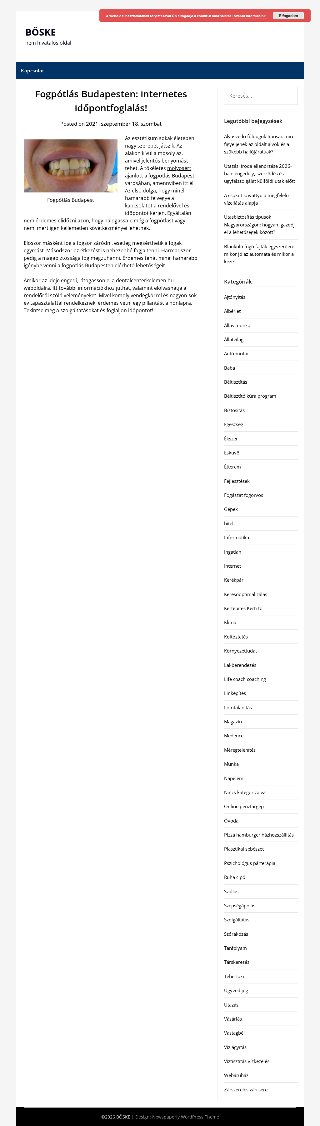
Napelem (233, 778)
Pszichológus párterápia (249, 863)
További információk (249, 15)
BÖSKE (40, 32)
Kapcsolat (32, 70)
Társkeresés (236, 962)
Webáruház (236, 1075)
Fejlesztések (237, 481)
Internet (232, 566)
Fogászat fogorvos (243, 495)
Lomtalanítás (238, 707)
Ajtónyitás (234, 297)
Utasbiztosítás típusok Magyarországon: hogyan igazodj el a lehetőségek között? (259, 224)
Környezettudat (240, 651)
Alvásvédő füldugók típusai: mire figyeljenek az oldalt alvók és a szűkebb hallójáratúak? (259, 144)
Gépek (231, 509)
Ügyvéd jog (236, 990)
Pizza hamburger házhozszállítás (259, 835)
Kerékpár (233, 580)
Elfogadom (288, 15)
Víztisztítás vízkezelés (246, 1061)
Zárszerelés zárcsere (246, 1089)
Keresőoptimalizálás (245, 594)
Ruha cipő (234, 877)
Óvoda (231, 821)
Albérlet (232, 311)
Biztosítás (234, 410)
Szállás (231, 891)
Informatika (236, 537)
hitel (228, 523)
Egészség (233, 424)
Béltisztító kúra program (250, 396)
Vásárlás (233, 1019)
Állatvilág (233, 339)
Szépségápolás (239, 905)
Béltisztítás (235, 382)
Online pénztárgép (244, 806)
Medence (233, 735)
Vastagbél (234, 1033)
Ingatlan (232, 552)
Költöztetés (236, 636)
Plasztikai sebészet (244, 849)
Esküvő (231, 452)
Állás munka (237, 325)
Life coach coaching (245, 679)
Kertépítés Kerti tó (243, 608)
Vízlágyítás (235, 1047)
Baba (229, 368)
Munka (231, 764)
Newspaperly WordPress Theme (185, 1117)
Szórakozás (236, 934)
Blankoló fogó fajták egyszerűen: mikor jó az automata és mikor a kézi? (259, 254)
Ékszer (231, 438)
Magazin (233, 721)
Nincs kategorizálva (245, 792)
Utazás (231, 1005)
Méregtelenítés (240, 750)
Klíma (230, 622)
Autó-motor (236, 353)
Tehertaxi (234, 976)
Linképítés (235, 693)
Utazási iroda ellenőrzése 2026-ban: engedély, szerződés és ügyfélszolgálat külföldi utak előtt (259, 173)
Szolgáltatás (236, 919)
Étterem (232, 467)
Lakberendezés (240, 665)
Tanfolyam (235, 948)
